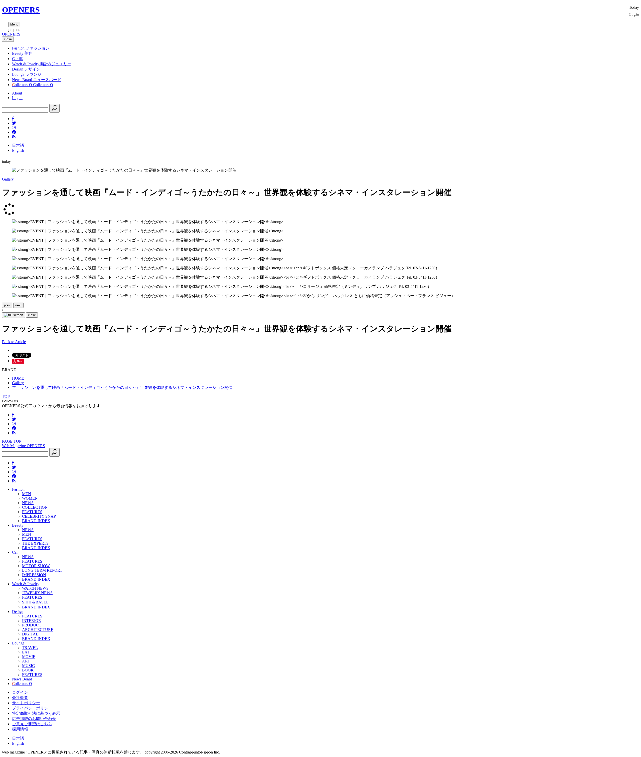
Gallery (8, 179)
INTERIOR (31, 620)
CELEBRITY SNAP (39, 516)
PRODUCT (31, 625)
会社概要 (20, 697)
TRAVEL (30, 647)
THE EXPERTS (35, 543)
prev (7, 305)
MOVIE (28, 656)
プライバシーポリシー (32, 708)
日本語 (18, 145)
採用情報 (20, 729)
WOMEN (30, 498)
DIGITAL (30, 634)
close (32, 315)
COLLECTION (35, 507)
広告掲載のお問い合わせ (34, 718)
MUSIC (28, 665)
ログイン (20, 692)
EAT (26, 652)
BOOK (28, 670)
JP (10, 30)
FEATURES (32, 512)
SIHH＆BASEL (35, 602)
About (17, 93)
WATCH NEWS (35, 588)
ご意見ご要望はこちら (32, 724)
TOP (6, 396)
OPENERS (21, 9)
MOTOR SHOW (36, 566)
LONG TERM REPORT (42, 570)
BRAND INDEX (36, 521)
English (18, 150)
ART (26, 661)
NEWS (28, 503)
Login (634, 14)
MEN (26, 494)
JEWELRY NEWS (37, 593)
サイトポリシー (26, 703)
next (18, 305)
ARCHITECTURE (37, 629)
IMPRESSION (34, 575)
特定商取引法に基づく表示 (36, 713)
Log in (17, 98)
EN (18, 30)
